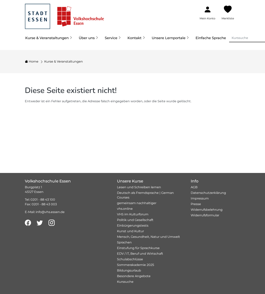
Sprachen (124, 242)
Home (33, 61)
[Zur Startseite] (64, 14)
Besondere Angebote (134, 276)
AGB (194, 187)
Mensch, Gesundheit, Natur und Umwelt (148, 237)
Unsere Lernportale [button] (168, 38)
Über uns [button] (87, 38)
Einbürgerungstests (132, 225)
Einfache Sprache (211, 38)
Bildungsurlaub (129, 270)
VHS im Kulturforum (132, 214)
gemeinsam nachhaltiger (136, 203)
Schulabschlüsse (130, 259)
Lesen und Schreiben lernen (139, 187)
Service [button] (111, 38)
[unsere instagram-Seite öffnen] (51, 223)
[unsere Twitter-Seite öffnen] (40, 223)
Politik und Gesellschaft (135, 220)
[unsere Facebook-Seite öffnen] (28, 223)
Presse (196, 204)
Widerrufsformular (205, 215)
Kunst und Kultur (130, 231)
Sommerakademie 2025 (135, 265)
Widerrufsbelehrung (207, 209)
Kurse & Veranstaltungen (63, 61)
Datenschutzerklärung (208, 193)
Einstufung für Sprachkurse (138, 248)
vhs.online (125, 209)
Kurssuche (125, 282)
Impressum (200, 198)
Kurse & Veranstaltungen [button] (47, 38)
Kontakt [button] (134, 38)
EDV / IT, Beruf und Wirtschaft (140, 253)
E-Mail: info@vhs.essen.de (45, 212)
